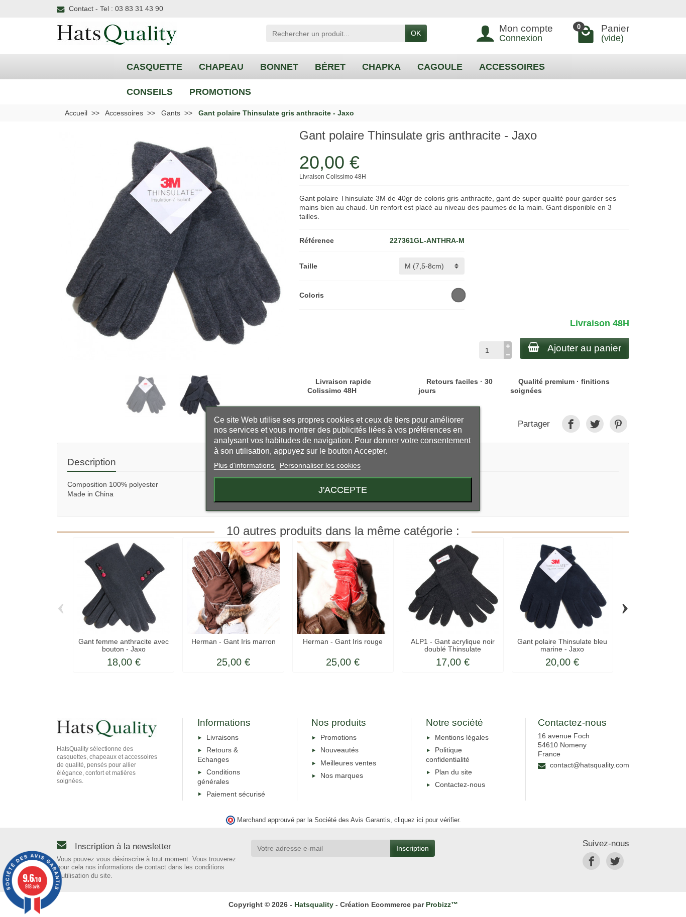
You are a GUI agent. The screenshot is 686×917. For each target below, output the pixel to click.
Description (91, 462)
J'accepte (342, 489)
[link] (571, 424)
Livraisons (222, 737)
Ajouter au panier (584, 348)
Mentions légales (462, 737)
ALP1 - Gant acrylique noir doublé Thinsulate (453, 644)
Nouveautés (339, 750)
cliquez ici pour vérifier (426, 820)
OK (416, 33)
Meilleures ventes (348, 763)
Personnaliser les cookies (320, 465)
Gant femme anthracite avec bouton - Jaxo (123, 644)
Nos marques (341, 775)
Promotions (338, 737)
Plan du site (453, 772)
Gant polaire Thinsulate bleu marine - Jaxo (562, 644)
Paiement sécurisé (235, 794)
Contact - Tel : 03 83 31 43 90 (116, 9)
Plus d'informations (245, 465)
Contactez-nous (460, 784)
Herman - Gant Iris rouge (343, 641)
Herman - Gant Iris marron (233, 641)
